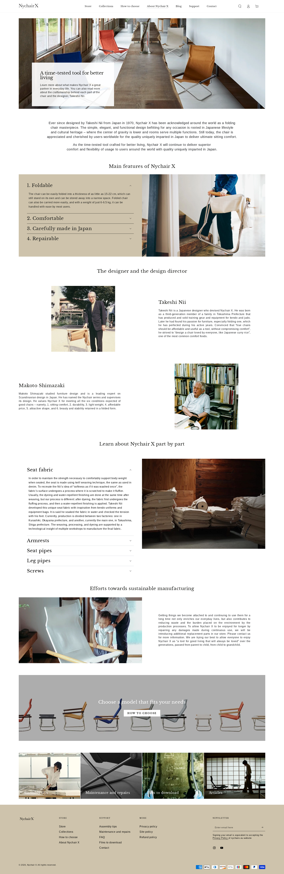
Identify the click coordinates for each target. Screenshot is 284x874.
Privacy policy (148, 826)
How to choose (142, 713)
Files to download (110, 842)
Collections (66, 831)
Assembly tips (108, 826)
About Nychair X (69, 842)
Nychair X (32, 865)
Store (62, 826)
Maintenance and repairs (114, 831)
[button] (240, 6)
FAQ (102, 837)
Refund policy (148, 837)
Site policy (146, 831)
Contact (104, 847)
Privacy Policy (220, 838)
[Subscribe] (263, 827)
